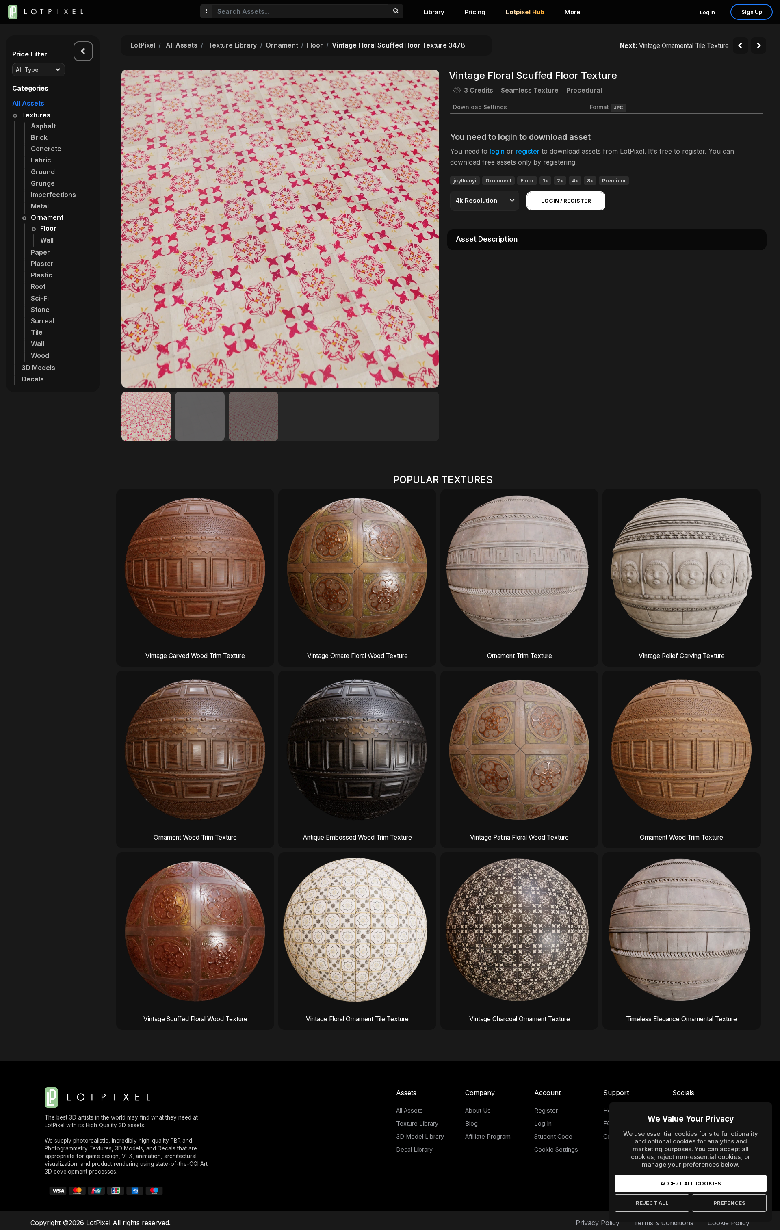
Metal (40, 206)
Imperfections (53, 195)
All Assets (28, 103)
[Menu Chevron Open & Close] (83, 51)
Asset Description (487, 239)
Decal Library (414, 1149)
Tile (37, 332)
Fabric (41, 160)
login (497, 151)
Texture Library (232, 45)
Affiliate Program (488, 1136)
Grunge (43, 183)
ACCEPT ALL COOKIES (691, 1183)
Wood (40, 355)
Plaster (42, 264)
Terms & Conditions (663, 1223)
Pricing (475, 12)
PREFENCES (729, 1203)
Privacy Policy (598, 1223)
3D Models (38, 368)
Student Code (553, 1136)
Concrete (46, 149)
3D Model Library (420, 1136)
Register (546, 1110)
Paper (40, 252)
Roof (38, 286)
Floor (48, 228)
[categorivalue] (395, 11)
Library (434, 12)
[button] (429, 229)
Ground (43, 172)
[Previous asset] (740, 45)
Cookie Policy (729, 1223)
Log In (707, 12)
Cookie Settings (556, 1149)
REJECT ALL (652, 1203)
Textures (36, 115)
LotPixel (142, 45)
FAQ (609, 1123)
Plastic (41, 275)
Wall (47, 240)
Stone (40, 309)
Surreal (42, 321)
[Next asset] (758, 45)
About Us (478, 1110)
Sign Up (751, 12)
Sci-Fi (40, 298)
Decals (33, 379)
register (528, 151)
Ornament (47, 217)
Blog (471, 1123)
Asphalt (43, 126)
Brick (39, 137)
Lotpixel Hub (525, 12)
